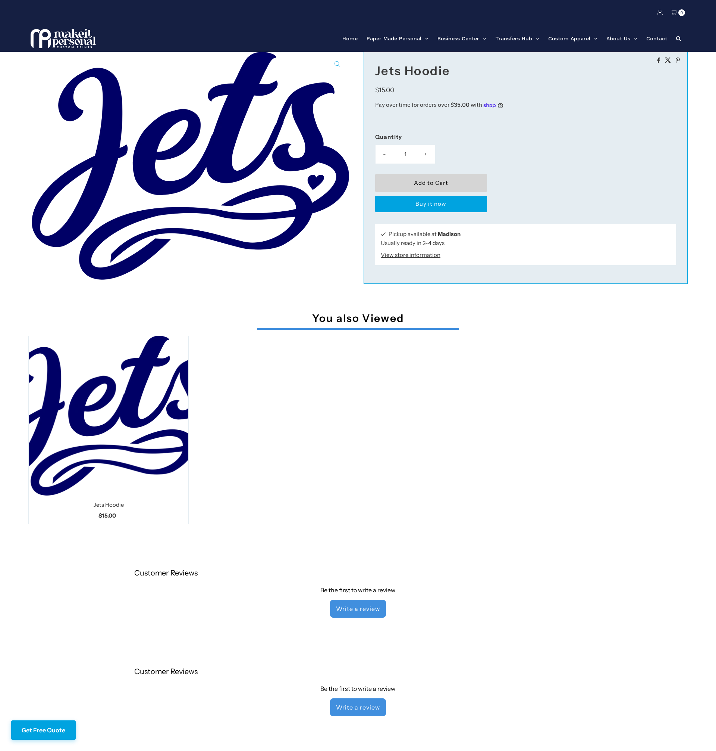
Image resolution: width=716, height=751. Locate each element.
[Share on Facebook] (659, 60)
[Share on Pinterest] (678, 60)
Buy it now (430, 203)
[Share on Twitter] (668, 60)
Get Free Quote (43, 730)
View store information (410, 254)
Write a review (358, 608)
